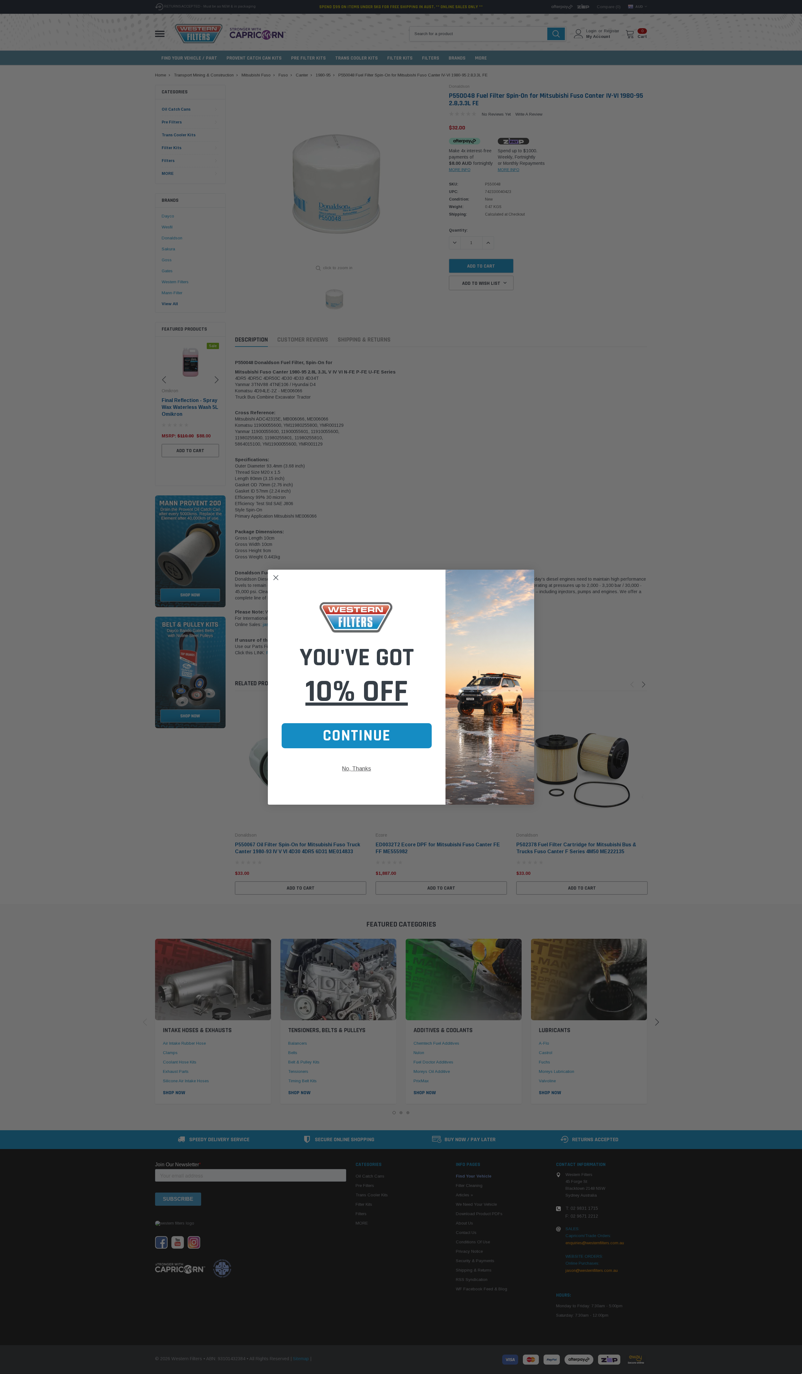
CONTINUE (357, 736)
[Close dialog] (275, 577)
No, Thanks (356, 768)
